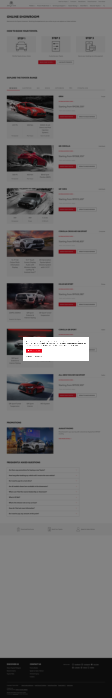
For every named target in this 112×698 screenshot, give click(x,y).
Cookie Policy (51, 343)
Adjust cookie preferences (34, 356)
